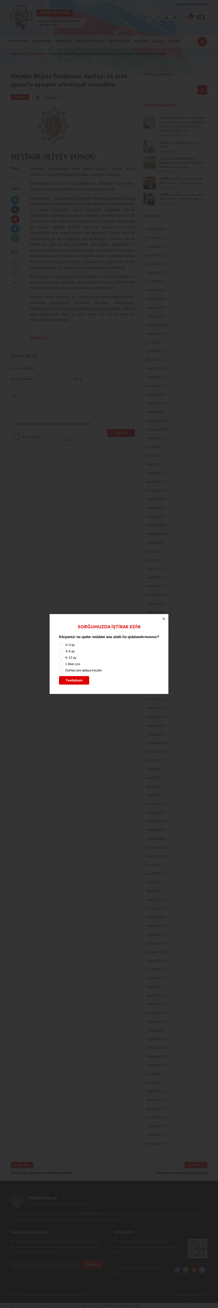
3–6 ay (70, 651)
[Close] (163, 618)
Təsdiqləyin (74, 680)
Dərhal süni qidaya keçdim (83, 670)
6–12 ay (70, 657)
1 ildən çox (72, 664)
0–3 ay (70, 645)
